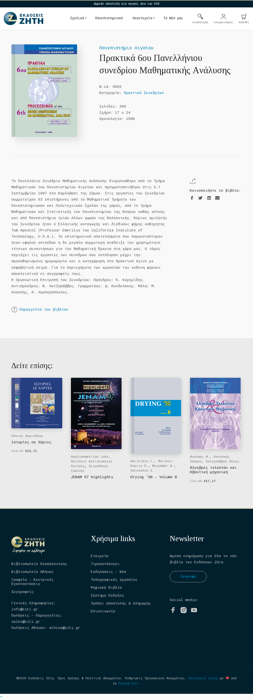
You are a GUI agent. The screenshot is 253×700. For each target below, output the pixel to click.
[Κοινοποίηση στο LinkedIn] (209, 198)
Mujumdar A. (163, 466)
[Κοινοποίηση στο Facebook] (192, 198)
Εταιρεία (99, 556)
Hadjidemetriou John (89, 457)
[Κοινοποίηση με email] (217, 198)
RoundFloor (128, 683)
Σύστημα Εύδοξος (107, 596)
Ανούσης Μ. (200, 457)
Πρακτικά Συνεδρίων (144, 93)
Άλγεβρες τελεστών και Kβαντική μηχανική (213, 470)
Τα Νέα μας (173, 18)
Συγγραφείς (22, 592)
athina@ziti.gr (64, 628)
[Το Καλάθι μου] (244, 17)
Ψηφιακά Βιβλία (106, 588)
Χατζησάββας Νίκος (222, 461)
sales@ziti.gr (25, 622)
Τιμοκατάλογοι (105, 564)
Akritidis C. (142, 461)
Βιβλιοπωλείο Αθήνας (32, 572)
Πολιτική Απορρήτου (103, 678)
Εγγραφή (188, 576)
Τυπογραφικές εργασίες (114, 580)
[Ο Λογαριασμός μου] (224, 17)
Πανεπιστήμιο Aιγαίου (126, 48)
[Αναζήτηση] (200, 17)
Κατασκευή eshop (203, 678)
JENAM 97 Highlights (92, 477)
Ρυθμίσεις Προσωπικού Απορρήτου (154, 678)
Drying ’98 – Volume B (153, 477)
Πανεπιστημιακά (109, 18)
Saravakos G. (142, 471)
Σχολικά (77, 18)
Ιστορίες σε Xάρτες (31, 442)
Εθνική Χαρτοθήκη (27, 436)
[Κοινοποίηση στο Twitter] (200, 198)
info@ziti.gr (24, 609)
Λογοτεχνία (142, 18)
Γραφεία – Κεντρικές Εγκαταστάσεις (32, 582)
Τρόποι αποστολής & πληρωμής (121, 604)
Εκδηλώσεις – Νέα (108, 572)
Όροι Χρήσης (69, 678)
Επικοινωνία (103, 611)
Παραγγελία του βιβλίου (44, 310)
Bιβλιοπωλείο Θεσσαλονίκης (39, 564)
